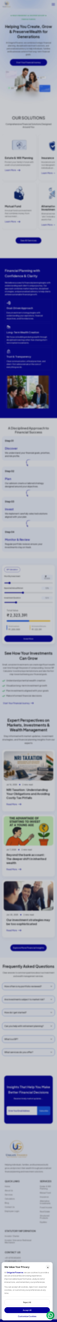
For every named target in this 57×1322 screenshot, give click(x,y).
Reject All (27, 1302)
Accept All (27, 1310)
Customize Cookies (27, 1316)
